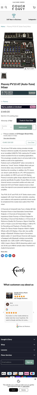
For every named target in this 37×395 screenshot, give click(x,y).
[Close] (35, 379)
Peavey (5, 102)
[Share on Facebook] (2, 255)
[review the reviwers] (7, 310)
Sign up (29, 362)
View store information (9, 138)
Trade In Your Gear (26, 120)
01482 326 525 (8, 142)
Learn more (26, 386)
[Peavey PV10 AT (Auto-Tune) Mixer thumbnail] (4, 76)
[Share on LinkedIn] (9, 255)
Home (3, 26)
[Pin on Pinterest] (13, 255)
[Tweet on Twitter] (6, 255)
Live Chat (31, 142)
